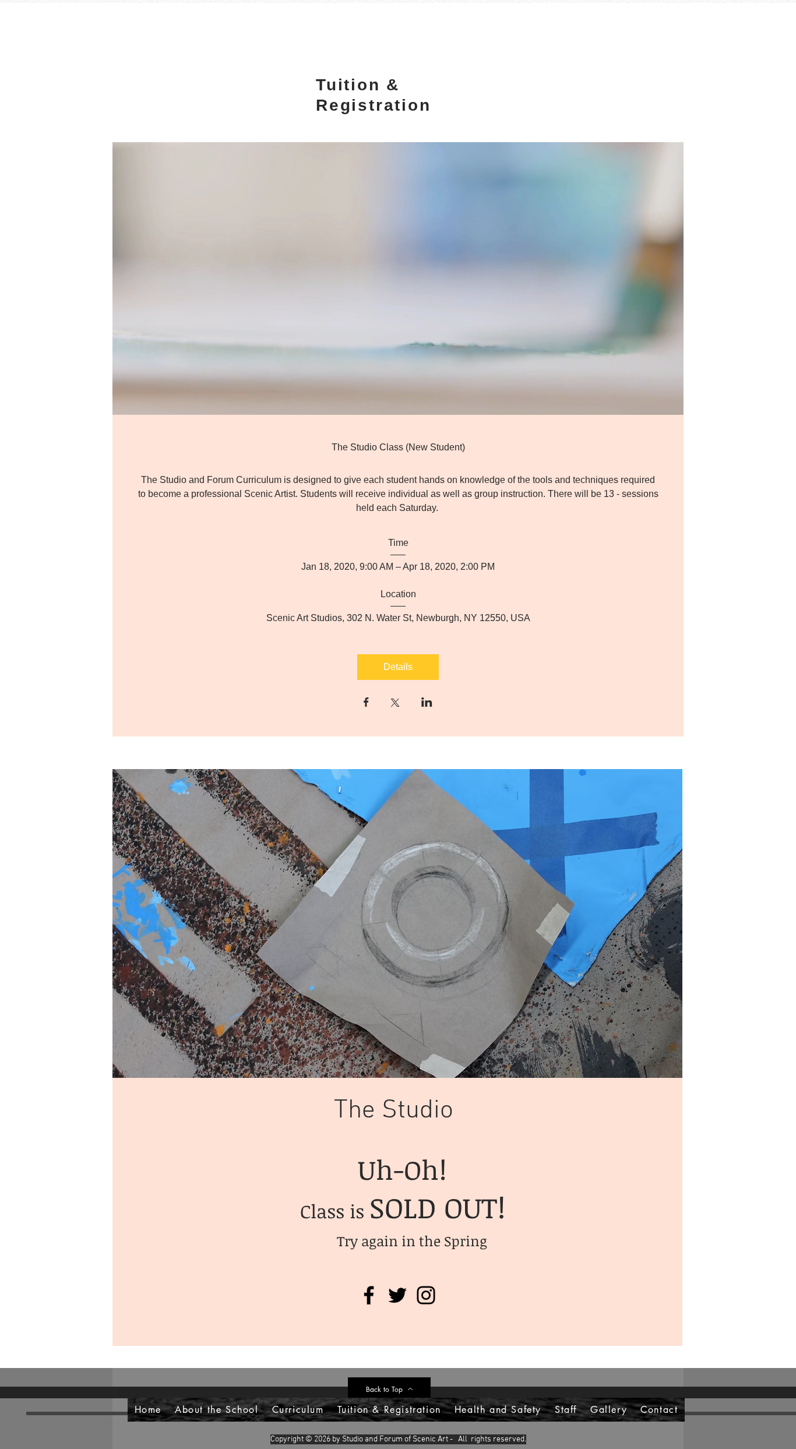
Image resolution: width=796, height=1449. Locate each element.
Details (398, 667)
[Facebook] (369, 1295)
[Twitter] (397, 1295)
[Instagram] (426, 1295)
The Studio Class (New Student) (398, 447)
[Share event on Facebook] (366, 703)
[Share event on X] (395, 704)
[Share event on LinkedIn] (426, 703)
